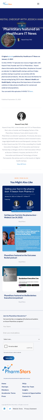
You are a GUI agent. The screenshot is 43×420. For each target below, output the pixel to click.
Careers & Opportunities (31, 393)
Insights (25, 390)
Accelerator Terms (9, 393)
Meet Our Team (28, 387)
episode (10, 56)
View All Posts (21, 164)
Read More (22, 221)
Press (4, 396)
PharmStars (21, 23)
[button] (38, 4)
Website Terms (18, 409)
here (31, 91)
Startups (5, 387)
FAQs (24, 383)
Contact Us (26, 396)
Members (5, 390)
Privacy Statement (30, 409)
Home (4, 383)
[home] (7, 4)
